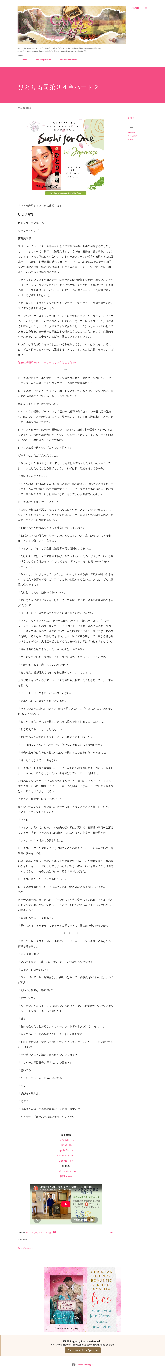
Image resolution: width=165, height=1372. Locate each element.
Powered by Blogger (84, 1364)
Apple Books (65, 1150)
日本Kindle (65, 1145)
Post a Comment (25, 1248)
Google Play (66, 1160)
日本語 (130, 139)
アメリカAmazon (66, 1170)
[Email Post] (54, 1232)
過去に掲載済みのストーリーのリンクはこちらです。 (49, 362)
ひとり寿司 (132, 136)
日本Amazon (66, 1176)
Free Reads (22, 60)
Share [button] (131, 118)
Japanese (131, 132)
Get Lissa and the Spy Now (83, 1350)
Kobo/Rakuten (65, 1155)
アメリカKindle (66, 1139)
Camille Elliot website (68, 60)
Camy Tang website (43, 60)
